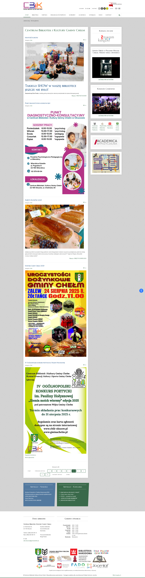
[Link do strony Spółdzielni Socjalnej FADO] (78, 565)
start (29, 471)
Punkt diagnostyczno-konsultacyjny (37, 103)
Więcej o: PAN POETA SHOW (79, 96)
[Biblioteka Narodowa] (81, 551)
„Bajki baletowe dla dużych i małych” (69, 492)
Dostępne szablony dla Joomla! (72, 575)
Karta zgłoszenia (29, 457)
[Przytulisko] (52, 558)
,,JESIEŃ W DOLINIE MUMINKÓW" (68, 498)
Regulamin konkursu (30, 455)
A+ (89, 8)
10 (47, 474)
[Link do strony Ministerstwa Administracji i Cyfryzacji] (63, 565)
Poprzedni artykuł (40, 471)
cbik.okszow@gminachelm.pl (31, 540)
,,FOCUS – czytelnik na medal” (68, 496)
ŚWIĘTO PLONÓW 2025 (33, 200)
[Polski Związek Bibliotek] (100, 558)
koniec (68, 474)
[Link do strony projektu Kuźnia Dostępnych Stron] (45, 565)
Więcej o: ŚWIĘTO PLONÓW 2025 (77, 258)
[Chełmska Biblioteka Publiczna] (55, 551)
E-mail (85, 40)
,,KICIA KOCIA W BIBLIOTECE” (67, 500)
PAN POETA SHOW (31, 38)
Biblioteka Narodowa (110, 127)
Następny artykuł (57, 474)
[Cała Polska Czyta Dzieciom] (101, 551)
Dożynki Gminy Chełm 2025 (34, 266)
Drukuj (83, 40)
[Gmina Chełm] (38, 551)
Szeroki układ (119, 8)
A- (86, 8)
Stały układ (116, 8)
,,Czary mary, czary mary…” (67, 494)
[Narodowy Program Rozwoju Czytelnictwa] (82, 558)
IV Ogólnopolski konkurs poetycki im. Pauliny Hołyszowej (45, 363)
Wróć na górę (116, 575)
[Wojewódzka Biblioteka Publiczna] (64, 558)
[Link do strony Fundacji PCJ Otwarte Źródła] (98, 565)
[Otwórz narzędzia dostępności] (141, 291)
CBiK (31, 40)
